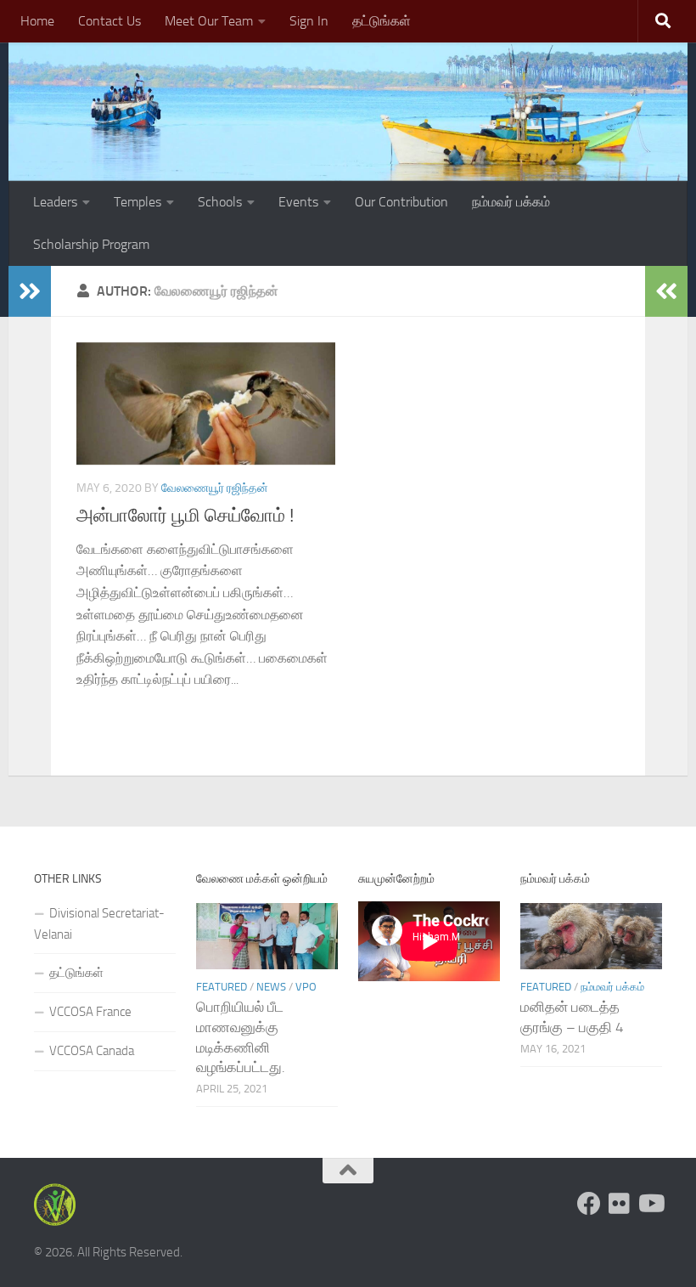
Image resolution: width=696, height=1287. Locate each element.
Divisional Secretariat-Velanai (99, 924)
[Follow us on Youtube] (650, 1204)
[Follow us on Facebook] (589, 1204)
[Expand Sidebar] (29, 291)
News (271, 986)
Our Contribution (401, 202)
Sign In (308, 21)
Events (298, 202)
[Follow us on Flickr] (619, 1204)
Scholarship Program (91, 244)
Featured (221, 986)
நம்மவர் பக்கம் (511, 202)
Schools (220, 202)
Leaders (55, 202)
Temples (137, 202)
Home (37, 21)
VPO (306, 986)
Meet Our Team (209, 21)
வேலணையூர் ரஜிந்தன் (214, 488)
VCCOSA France (90, 1011)
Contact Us (109, 21)
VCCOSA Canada (91, 1050)
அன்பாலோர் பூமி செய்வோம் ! (185, 516)
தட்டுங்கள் (381, 21)
